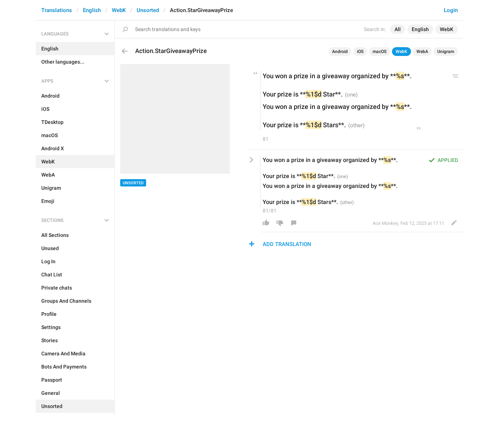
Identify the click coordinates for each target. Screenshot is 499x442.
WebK (119, 10)
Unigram (445, 51)
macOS (379, 51)
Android (340, 51)
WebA (422, 51)
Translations (56, 10)
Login (451, 10)
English (92, 10)
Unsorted (148, 10)
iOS (360, 51)
